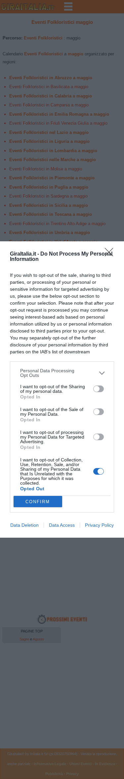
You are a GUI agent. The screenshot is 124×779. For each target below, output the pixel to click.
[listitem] (62, 373)
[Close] (111, 254)
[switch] (98, 389)
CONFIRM (37, 501)
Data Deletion (24, 525)
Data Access (62, 525)
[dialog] (62, 389)
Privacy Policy (99, 525)
